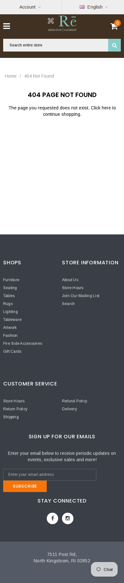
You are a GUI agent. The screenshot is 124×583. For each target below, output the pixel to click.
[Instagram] (67, 518)
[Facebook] (52, 518)
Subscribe (25, 486)
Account (27, 7)
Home (11, 76)
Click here (101, 107)
